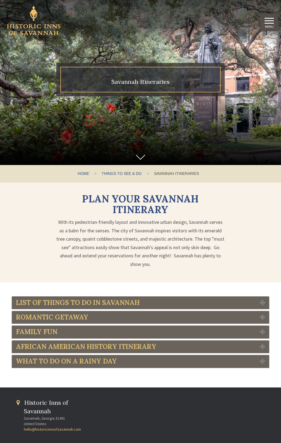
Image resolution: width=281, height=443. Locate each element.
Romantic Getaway (52, 317)
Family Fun (36, 332)
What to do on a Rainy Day (66, 361)
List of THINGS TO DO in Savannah (78, 302)
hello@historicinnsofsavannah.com (52, 429)
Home (83, 173)
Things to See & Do (122, 173)
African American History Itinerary (86, 346)
